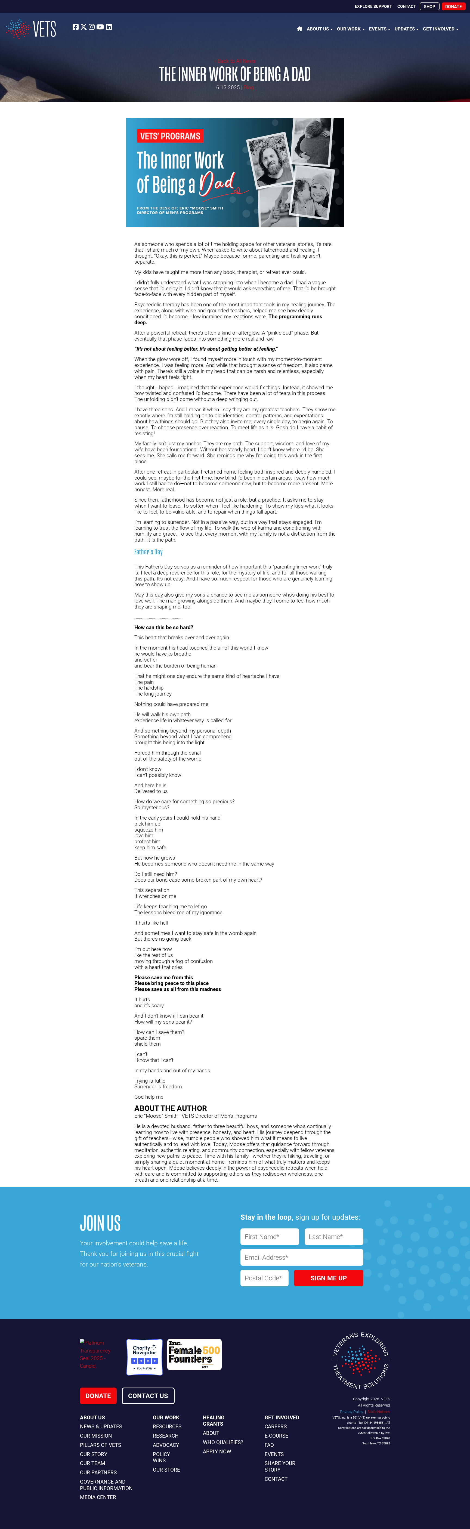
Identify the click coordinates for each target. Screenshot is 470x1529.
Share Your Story (280, 1466)
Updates (405, 29)
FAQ (269, 1444)
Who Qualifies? (223, 1442)
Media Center (98, 1497)
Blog (249, 87)
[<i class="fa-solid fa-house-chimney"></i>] (299, 29)
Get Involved (438, 29)
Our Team (92, 1463)
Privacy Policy (351, 1411)
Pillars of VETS (100, 1444)
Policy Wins (161, 1457)
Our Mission (96, 1435)
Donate (453, 6)
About (211, 1432)
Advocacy (166, 1444)
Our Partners (98, 1472)
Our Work (349, 29)
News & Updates (101, 1426)
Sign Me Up (329, 1278)
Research (166, 1435)
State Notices (378, 1411)
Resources (167, 1426)
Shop (429, 6)
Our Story (93, 1454)
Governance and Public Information (106, 1484)
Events (377, 29)
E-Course (276, 1435)
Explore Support (373, 6)
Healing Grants (213, 1420)
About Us (318, 29)
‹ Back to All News (235, 60)
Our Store (166, 1469)
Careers (276, 1426)
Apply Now (217, 1451)
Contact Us (148, 1395)
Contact (406, 6)
